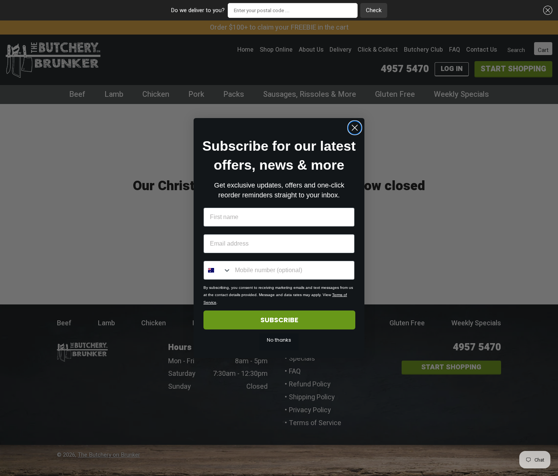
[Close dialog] (354, 127)
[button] (547, 10)
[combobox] (217, 270)
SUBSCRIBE (279, 320)
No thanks (279, 340)
